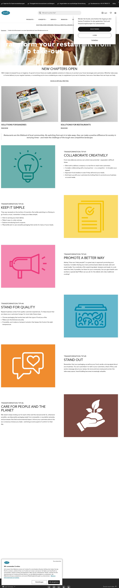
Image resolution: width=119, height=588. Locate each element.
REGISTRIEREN (94, 29)
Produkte (29, 19)
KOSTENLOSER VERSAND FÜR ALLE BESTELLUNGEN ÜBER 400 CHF (59, 25)
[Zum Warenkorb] (115, 13)
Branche (64, 19)
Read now (4, 128)
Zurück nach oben (108, 586)
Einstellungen (39, 582)
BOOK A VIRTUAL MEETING (59, 81)
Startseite (3, 30)
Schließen (94, 40)
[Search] (40, 13)
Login (95, 35)
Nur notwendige (57, 561)
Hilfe (114, 4)
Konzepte (42, 19)
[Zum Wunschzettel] (111, 13)
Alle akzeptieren (54, 582)
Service (53, 19)
